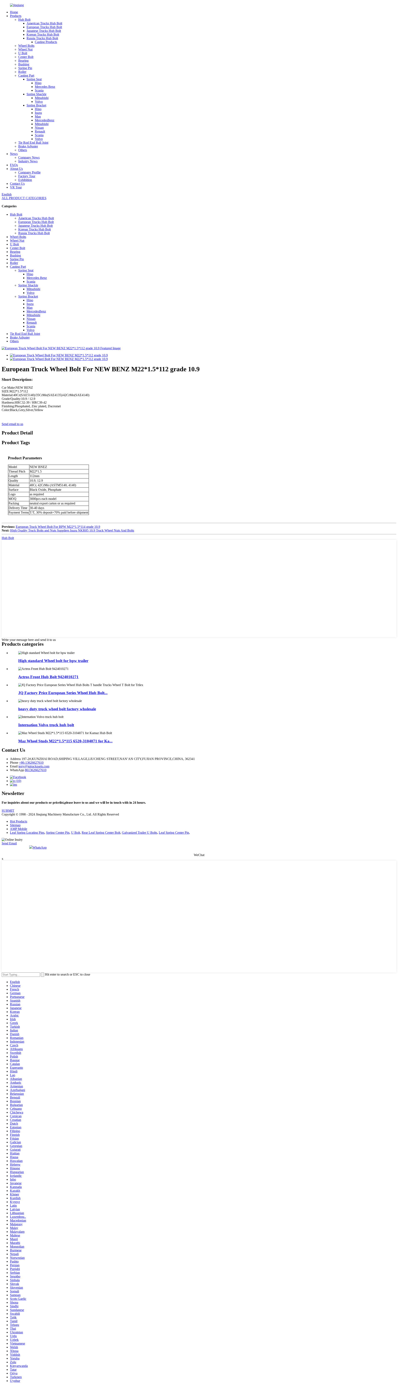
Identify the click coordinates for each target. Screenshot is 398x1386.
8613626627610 (35, 770)
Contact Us (17, 183)
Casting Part (26, 75)
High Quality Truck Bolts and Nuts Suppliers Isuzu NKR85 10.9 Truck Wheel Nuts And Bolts (72, 530)
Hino (38, 83)
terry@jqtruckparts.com (33, 766)
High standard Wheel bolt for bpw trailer (53, 661)
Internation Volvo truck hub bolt (46, 725)
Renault (40, 131)
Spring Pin (25, 68)
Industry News (28, 161)
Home (14, 12)
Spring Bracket (36, 105)
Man (38, 116)
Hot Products (18, 821)
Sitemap (15, 825)
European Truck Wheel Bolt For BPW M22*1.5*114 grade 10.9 (58, 526)
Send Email (9, 843)
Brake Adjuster (28, 146)
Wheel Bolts (26, 45)
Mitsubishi (42, 98)
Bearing (23, 60)
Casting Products (46, 42)
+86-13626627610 (31, 762)
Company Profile (29, 172)
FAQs (14, 165)
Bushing (23, 64)
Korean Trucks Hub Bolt (43, 34)
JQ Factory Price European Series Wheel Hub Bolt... (63, 693)
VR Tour (16, 187)
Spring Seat (34, 79)
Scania (39, 90)
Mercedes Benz (45, 86)
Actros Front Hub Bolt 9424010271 (48, 677)
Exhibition (25, 180)
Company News (29, 157)
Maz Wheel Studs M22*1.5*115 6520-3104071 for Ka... (65, 741)
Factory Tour (26, 176)
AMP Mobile (18, 829)
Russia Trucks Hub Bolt (42, 38)
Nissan (39, 127)
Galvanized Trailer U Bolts (139, 832)
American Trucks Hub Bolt (44, 23)
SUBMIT (8, 810)
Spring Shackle (36, 94)
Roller (22, 72)
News (14, 154)
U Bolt (22, 53)
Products (15, 16)
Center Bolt (25, 57)
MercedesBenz (44, 120)
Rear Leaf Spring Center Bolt (101, 832)
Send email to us (12, 424)
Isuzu (38, 113)
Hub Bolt (24, 19)
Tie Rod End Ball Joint (33, 142)
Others (22, 150)
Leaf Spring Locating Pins (27, 832)
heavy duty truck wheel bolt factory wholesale (57, 709)
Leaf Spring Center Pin (174, 832)
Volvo (39, 101)
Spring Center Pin (57, 832)
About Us (16, 168)
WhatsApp (40, 847)
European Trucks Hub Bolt (44, 27)
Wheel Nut (25, 49)
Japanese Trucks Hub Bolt (44, 31)
